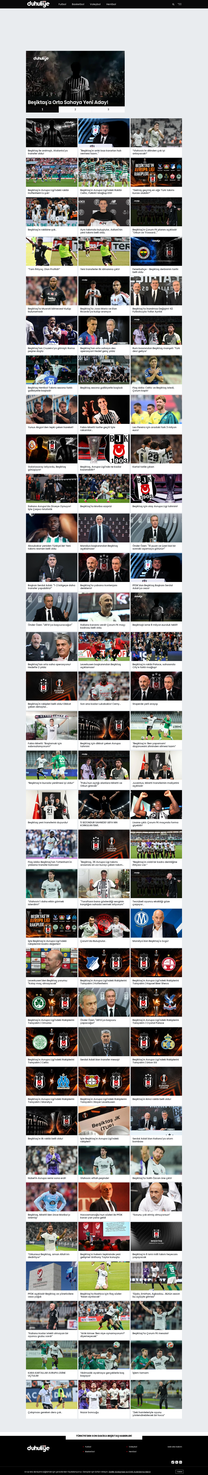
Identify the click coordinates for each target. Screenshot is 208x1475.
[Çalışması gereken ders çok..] (51, 1394)
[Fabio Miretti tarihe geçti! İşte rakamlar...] (104, 409)
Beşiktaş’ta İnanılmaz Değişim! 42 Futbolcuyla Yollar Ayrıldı (153, 310)
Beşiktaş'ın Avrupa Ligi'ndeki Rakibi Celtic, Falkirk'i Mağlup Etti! (101, 191)
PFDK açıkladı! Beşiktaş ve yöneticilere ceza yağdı (50, 1295)
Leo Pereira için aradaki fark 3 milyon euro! (154, 429)
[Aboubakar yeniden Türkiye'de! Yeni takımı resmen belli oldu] (51, 528)
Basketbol (78, 4)
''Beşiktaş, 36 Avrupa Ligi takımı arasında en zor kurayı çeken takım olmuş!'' (101, 863)
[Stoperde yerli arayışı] (156, 686)
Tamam (179, 1472)
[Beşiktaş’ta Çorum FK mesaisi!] (156, 1315)
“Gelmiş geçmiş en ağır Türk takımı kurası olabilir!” (153, 191)
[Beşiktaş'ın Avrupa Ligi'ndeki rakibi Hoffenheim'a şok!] (51, 172)
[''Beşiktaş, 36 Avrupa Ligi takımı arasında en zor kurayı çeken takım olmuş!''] (104, 844)
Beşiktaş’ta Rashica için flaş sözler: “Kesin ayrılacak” (101, 1295)
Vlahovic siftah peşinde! (94, 1178)
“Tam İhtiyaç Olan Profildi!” (44, 269)
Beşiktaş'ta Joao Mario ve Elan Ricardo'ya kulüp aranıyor (98, 310)
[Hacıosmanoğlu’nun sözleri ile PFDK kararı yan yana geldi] (104, 1196)
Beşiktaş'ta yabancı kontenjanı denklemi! (98, 587)
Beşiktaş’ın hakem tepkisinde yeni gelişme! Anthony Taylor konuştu (100, 1256)
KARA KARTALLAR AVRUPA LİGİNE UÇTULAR (47, 1374)
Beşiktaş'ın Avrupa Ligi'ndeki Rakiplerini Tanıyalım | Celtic (51, 1061)
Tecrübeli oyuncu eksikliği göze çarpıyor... (151, 903)
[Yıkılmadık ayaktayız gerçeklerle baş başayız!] (104, 1355)
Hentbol (111, 4)
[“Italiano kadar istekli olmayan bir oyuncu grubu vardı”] (51, 1315)
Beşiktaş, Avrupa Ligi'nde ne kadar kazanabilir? (100, 468)
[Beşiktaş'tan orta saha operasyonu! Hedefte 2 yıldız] (51, 646)
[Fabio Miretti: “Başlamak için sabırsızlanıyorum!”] (51, 725)
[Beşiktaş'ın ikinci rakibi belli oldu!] (156, 1081)
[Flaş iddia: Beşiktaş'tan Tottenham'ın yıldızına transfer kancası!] (51, 844)
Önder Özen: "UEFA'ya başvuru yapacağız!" (98, 1021)
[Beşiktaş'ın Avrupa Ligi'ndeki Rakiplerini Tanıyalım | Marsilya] (51, 1081)
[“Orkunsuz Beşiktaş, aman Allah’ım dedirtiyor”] (51, 1236)
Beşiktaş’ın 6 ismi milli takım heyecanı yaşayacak (155, 1256)
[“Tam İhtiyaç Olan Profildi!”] (51, 251)
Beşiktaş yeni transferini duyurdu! (48, 822)
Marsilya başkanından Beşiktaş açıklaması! (99, 547)
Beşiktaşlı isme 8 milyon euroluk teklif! (155, 624)
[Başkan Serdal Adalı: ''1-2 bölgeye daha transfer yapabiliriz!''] (51, 567)
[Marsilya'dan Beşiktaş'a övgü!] (156, 923)
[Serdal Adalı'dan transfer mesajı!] (104, 1041)
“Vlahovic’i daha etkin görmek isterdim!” (46, 903)
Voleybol (95, 4)
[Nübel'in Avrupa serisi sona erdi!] (51, 1160)
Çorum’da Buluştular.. (93, 941)
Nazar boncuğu (89, 1412)
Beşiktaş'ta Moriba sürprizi (96, 506)
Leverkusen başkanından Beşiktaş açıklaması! (100, 666)
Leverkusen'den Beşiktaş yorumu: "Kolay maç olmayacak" (48, 982)
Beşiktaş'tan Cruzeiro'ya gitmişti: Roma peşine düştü (51, 350)
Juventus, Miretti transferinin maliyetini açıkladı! (156, 784)
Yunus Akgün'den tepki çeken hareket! (50, 427)
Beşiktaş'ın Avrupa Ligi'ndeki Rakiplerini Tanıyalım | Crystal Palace (156, 1021)
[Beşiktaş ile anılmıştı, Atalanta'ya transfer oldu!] (51, 132)
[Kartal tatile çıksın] (156, 448)
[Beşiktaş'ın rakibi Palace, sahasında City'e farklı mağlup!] (156, 646)
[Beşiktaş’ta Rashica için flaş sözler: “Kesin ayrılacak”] (104, 1275)
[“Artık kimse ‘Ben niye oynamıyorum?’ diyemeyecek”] (104, 1315)
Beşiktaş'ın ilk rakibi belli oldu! (45, 1138)
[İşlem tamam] (156, 1355)
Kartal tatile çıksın (143, 466)
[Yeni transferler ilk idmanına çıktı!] (104, 251)
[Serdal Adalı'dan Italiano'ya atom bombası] (156, 1120)
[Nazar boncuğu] (104, 1394)
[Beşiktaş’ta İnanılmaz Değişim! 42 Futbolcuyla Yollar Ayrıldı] (156, 290)
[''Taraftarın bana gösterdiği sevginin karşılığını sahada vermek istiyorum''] (104, 883)
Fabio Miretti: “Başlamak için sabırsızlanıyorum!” (45, 745)
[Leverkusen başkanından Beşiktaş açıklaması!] (104, 646)
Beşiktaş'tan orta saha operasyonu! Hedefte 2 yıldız (49, 666)
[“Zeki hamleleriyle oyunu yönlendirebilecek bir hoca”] (156, 1394)
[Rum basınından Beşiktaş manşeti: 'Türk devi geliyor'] (156, 330)
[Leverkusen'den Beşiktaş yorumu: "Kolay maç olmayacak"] (51, 962)
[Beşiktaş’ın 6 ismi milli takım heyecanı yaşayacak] (156, 1236)
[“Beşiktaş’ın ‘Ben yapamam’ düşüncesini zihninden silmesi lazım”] (156, 725)
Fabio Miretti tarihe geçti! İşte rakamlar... (97, 429)
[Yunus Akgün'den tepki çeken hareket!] (51, 409)
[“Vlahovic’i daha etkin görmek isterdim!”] (51, 883)
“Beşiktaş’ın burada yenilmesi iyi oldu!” (51, 782)
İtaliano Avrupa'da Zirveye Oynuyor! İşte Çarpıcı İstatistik (49, 508)
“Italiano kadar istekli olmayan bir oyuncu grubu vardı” (48, 1335)
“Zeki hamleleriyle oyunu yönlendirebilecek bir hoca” (149, 1414)
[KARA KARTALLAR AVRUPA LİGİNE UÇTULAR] (51, 1355)
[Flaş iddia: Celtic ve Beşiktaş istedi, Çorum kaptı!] (156, 369)
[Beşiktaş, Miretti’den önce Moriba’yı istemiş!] (51, 1196)
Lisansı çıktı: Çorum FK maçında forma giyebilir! (155, 824)
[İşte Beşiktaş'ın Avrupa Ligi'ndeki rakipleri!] (104, 1120)
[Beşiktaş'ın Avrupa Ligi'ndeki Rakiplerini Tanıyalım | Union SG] (156, 1041)
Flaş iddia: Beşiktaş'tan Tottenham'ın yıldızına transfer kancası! (50, 863)
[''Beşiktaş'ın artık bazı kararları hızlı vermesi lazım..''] (104, 132)
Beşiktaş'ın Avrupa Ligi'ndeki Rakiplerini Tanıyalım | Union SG (156, 1061)
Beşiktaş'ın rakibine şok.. (42, 229)
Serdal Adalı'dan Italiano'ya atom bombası (153, 1140)
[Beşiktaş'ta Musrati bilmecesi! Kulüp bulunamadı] (51, 290)
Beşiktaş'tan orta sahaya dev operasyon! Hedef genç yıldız (98, 350)
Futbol (62, 4)
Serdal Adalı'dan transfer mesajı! (100, 1059)
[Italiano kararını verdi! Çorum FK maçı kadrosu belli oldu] (104, 607)
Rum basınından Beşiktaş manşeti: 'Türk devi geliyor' (156, 350)
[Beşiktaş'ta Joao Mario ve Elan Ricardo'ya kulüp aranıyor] (104, 290)
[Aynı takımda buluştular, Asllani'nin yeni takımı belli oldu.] (104, 211)
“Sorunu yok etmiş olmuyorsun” (151, 1214)
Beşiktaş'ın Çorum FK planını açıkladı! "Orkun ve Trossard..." (155, 231)
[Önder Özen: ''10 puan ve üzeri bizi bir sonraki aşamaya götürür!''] (156, 528)
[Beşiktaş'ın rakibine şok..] (51, 211)
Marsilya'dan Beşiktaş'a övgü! (151, 941)
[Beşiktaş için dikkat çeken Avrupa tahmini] (104, 725)
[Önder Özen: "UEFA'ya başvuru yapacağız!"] (104, 1002)
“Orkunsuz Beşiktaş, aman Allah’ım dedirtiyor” (48, 1256)
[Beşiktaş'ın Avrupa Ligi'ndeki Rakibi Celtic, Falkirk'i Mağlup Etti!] (104, 172)
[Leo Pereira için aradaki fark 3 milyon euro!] (156, 409)
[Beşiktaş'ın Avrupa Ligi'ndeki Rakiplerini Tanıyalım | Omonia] (51, 1002)
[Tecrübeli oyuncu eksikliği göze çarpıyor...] (156, 883)
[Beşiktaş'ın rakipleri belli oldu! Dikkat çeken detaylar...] (51, 686)
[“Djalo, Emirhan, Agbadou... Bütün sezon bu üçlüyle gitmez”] (156, 1275)
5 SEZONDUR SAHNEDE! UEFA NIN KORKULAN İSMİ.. (98, 824)
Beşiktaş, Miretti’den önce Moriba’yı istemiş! (49, 1216)
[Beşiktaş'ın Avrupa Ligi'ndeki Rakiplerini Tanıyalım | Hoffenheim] (104, 962)
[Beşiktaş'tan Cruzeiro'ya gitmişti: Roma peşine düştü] (51, 330)
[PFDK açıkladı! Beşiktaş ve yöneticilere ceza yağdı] (51, 1275)
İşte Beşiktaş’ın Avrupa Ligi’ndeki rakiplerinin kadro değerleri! (47, 942)
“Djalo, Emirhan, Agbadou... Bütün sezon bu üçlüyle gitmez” (156, 1295)
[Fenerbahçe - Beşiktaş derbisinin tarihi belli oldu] (156, 251)
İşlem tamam (141, 1372)
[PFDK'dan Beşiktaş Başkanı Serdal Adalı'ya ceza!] (156, 567)
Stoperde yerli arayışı (145, 703)
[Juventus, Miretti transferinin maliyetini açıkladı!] (156, 765)
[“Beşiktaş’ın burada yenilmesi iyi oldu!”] (51, 765)
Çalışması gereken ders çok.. (45, 1412)
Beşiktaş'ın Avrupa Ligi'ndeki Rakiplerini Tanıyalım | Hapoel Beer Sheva (156, 982)
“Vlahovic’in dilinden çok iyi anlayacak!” (149, 152)
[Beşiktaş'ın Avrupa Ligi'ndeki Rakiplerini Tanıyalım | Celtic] (51, 1041)
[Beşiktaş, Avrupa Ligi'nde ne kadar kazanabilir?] (104, 448)
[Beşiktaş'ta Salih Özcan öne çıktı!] (156, 1160)
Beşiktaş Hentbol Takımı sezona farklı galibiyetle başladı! (50, 389)
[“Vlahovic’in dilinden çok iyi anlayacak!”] (156, 132)
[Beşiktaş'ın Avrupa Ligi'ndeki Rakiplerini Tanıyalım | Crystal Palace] (156, 1002)
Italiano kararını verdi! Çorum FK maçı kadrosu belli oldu (102, 626)
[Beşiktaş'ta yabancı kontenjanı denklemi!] (104, 567)
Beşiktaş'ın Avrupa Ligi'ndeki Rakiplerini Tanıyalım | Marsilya (51, 1100)
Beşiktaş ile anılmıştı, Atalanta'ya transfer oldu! (48, 152)
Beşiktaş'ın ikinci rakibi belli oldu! (152, 1099)
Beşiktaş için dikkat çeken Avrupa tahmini (100, 745)
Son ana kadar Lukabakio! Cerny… (100, 703)
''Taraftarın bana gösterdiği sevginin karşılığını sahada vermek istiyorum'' (102, 903)
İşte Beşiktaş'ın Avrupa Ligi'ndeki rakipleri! (99, 1140)
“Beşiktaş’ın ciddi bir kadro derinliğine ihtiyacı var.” (155, 863)
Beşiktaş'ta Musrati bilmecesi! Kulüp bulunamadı (49, 310)
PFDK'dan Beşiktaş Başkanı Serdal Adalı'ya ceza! (153, 587)
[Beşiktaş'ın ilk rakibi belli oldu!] (51, 1120)
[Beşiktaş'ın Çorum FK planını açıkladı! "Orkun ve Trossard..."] (156, 211)
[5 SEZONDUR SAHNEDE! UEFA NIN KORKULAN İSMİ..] (104, 804)
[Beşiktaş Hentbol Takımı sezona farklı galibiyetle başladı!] (51, 369)
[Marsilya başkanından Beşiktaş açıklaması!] (104, 528)
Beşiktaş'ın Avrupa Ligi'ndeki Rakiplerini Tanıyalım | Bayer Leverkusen (103, 1100)
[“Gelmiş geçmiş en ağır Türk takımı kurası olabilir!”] (156, 172)
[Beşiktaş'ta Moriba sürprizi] (104, 488)
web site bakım (175, 1446)
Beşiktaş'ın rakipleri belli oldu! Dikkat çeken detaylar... (49, 705)
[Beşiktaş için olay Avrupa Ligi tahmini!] (156, 488)
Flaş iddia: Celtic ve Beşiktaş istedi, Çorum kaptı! (153, 389)
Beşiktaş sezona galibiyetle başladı (101, 387)
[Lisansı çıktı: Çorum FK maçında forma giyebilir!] (156, 804)
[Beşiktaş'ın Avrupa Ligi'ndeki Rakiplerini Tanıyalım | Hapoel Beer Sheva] (156, 962)
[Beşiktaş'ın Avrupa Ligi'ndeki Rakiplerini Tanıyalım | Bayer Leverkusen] (104, 1081)
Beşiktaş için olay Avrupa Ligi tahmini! (155, 506)
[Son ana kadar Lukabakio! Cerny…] (104, 686)
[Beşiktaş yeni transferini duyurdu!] (51, 804)
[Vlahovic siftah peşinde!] (104, 1160)
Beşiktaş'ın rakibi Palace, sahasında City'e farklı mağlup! (154, 666)
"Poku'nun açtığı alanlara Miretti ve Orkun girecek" (101, 784)
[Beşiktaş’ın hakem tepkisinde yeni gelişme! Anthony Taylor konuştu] (104, 1236)
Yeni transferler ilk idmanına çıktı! (100, 269)
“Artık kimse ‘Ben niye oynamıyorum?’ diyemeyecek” (102, 1335)
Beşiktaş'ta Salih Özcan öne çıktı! (152, 1178)
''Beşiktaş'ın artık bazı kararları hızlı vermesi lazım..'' (100, 152)
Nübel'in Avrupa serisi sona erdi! (47, 1178)
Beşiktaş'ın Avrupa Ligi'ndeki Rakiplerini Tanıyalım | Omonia (51, 1021)
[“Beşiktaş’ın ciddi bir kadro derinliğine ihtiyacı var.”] (156, 844)
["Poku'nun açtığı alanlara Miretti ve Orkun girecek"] (104, 765)
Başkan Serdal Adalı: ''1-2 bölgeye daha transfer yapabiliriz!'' (51, 587)
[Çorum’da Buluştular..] (104, 923)
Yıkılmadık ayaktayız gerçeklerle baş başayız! (102, 1374)
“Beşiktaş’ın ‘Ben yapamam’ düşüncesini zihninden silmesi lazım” (154, 745)
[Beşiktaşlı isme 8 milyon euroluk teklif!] (156, 607)
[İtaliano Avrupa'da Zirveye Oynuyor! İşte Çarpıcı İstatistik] (51, 488)
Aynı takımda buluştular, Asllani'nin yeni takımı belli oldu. (101, 231)
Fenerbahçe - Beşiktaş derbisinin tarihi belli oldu (155, 271)
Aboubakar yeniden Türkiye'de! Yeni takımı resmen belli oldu (49, 547)
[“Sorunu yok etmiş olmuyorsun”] (156, 1196)
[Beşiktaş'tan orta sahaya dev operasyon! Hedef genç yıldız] (104, 330)
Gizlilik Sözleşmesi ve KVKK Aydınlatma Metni (129, 1471)
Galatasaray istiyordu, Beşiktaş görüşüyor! (47, 468)
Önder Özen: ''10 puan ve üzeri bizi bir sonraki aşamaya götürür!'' (154, 547)
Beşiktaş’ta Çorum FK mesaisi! (151, 1333)
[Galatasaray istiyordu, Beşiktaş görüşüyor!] (51, 448)
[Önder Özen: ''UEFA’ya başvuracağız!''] (51, 607)
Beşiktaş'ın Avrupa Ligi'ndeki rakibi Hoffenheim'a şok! (48, 191)
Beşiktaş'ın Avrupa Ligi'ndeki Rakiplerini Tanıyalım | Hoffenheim (103, 982)
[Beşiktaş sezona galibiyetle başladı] (104, 369)
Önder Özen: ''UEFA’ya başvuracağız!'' (50, 624)
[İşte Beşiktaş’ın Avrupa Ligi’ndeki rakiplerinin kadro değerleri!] (51, 923)
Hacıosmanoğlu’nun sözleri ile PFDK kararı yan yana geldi (101, 1216)
